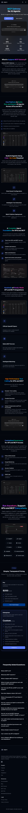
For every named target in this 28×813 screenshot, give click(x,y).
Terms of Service (5, 802)
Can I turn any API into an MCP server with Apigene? (12, 688)
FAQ (2, 775)
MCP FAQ (3, 791)
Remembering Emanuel (6, 793)
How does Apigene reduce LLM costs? (11, 693)
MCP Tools (3, 788)
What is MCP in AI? (6, 671)
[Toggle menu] (25, 2)
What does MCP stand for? (8, 674)
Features (3, 768)
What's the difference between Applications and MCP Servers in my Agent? (12, 708)
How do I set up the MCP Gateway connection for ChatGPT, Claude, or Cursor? (13, 714)
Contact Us (14, 647)
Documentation (4, 781)
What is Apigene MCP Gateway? (9, 678)
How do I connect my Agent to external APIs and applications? (12, 703)
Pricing (2, 770)
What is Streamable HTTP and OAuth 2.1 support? (11, 697)
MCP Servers (4, 786)
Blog (2, 783)
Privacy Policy (4, 799)
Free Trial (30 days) (14, 604)
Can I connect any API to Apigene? (10, 733)
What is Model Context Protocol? (10, 730)
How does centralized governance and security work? (11, 725)
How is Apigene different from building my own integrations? (12, 738)
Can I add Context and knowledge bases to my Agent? (12, 719)
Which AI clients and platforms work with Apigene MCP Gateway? (12, 683)
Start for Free (9, 18)
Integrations (3, 772)
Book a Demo (19, 18)
